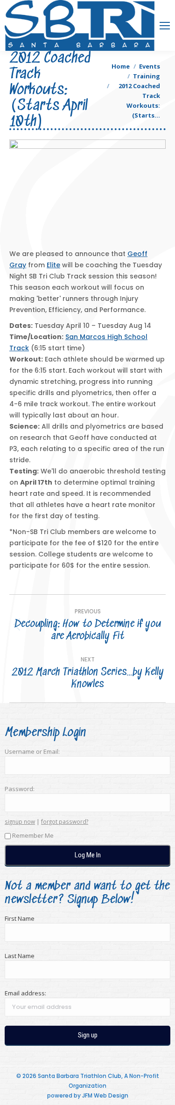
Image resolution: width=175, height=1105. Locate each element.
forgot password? (64, 821)
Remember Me (33, 835)
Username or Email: (32, 751)
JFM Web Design (105, 1095)
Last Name (20, 956)
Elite (53, 265)
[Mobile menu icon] (164, 25)
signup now (20, 821)
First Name (20, 918)
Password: (20, 789)
